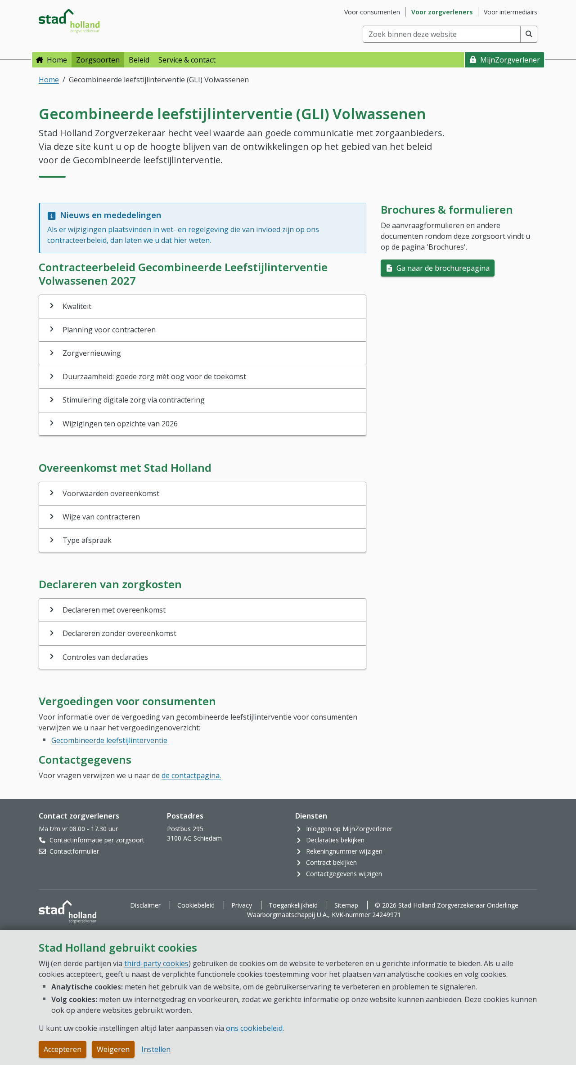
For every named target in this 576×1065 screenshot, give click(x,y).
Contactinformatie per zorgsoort (97, 840)
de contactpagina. (191, 775)
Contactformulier (74, 851)
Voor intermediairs (510, 12)
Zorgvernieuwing (92, 353)
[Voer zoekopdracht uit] (529, 34)
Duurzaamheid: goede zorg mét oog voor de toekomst (154, 376)
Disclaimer (145, 905)
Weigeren (113, 1049)
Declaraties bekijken (335, 840)
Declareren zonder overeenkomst (119, 633)
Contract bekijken (331, 862)
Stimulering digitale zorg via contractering (134, 400)
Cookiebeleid (196, 905)
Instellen (156, 1049)
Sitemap (346, 905)
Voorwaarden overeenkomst (111, 493)
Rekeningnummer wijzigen (344, 851)
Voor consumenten (372, 12)
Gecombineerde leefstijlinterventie (109, 740)
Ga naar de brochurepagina (442, 268)
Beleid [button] (139, 60)
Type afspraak (87, 540)
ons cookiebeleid (254, 1028)
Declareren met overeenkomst (114, 610)
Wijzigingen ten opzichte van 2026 (120, 424)
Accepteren (62, 1049)
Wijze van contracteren (101, 517)
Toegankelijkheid (293, 905)
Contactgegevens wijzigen (344, 873)
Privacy (241, 905)
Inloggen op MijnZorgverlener (349, 828)
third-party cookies (156, 963)
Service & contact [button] (187, 60)
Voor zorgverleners (441, 12)
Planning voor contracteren (109, 330)
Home (57, 60)
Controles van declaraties (105, 657)
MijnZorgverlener (510, 60)
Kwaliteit (77, 306)
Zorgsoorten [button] (98, 60)
